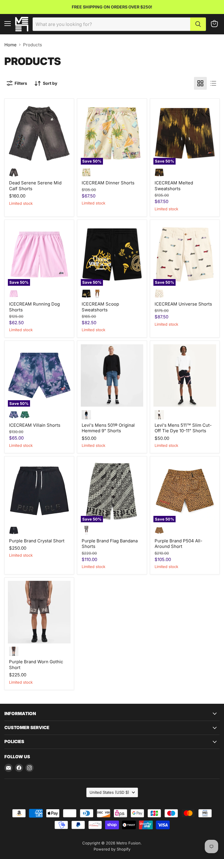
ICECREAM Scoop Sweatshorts (100, 307)
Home (10, 44)
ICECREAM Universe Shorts (183, 304)
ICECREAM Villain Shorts (34, 425)
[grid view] (200, 83)
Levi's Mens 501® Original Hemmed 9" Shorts (108, 428)
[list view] (213, 83)
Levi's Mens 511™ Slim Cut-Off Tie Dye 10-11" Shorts (183, 428)
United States (109, 792)
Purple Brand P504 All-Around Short (178, 543)
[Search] (198, 24)
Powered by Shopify (112, 849)
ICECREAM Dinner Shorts (108, 183)
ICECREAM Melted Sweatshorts (174, 185)
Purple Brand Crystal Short (36, 541)
